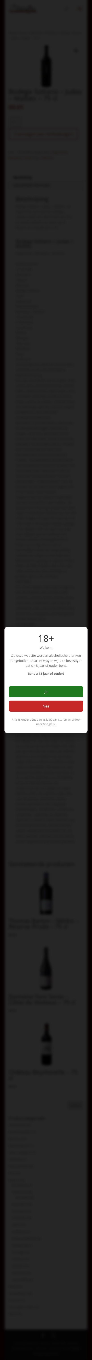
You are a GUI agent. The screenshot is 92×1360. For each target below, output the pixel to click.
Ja (46, 691)
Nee (46, 706)
